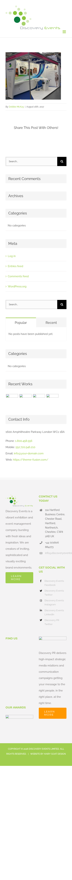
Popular (21, 323)
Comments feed (18, 276)
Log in (12, 256)
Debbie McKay (16, 106)
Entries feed (15, 266)
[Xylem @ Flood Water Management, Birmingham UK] (12, 400)
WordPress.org (17, 286)
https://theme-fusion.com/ (30, 459)
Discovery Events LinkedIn (54, 612)
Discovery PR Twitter (51, 622)
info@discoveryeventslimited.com (55, 553)
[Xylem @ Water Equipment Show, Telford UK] (38, 400)
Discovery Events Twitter (54, 592)
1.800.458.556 (23, 441)
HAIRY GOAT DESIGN (55, 754)
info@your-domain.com (29, 453)
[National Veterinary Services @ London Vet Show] (52, 400)
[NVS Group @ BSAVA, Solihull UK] (25, 400)
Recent (51, 323)
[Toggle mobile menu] (64, 32)
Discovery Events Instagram (54, 602)
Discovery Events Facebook (54, 583)
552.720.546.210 (25, 447)
